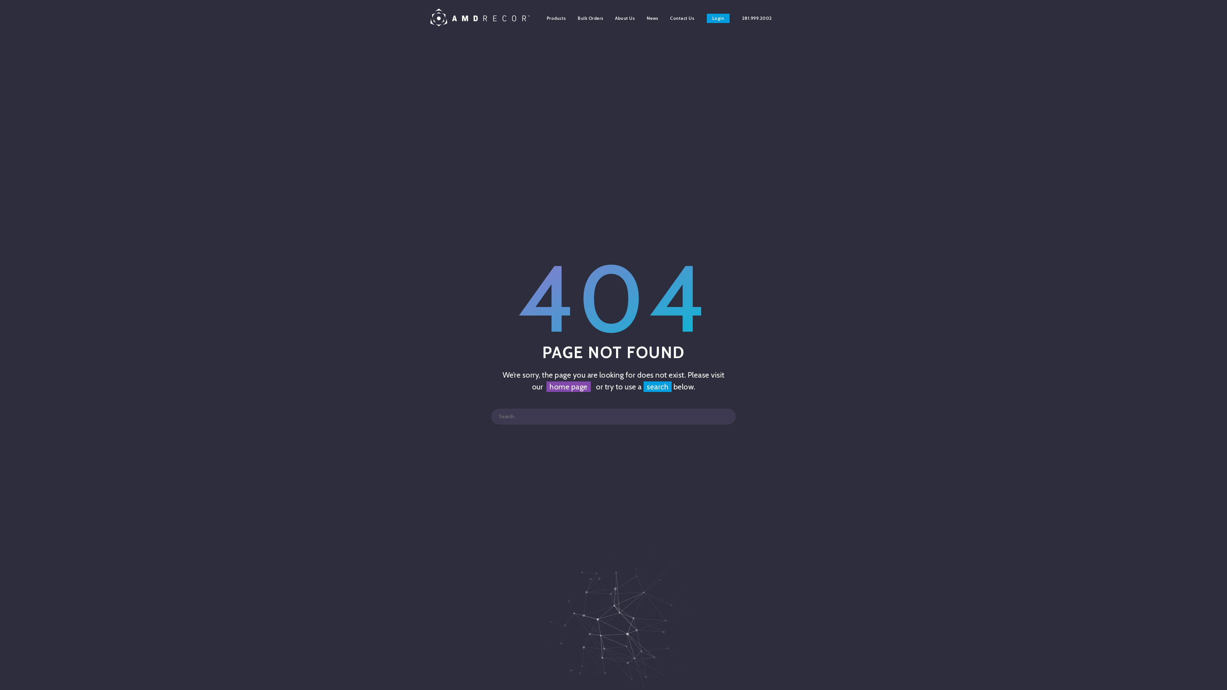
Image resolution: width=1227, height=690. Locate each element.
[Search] (728, 417)
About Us (625, 18)
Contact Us (682, 18)
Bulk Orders (591, 18)
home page (569, 386)
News (653, 18)
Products (556, 18)
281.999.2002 (757, 18)
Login (718, 18)
